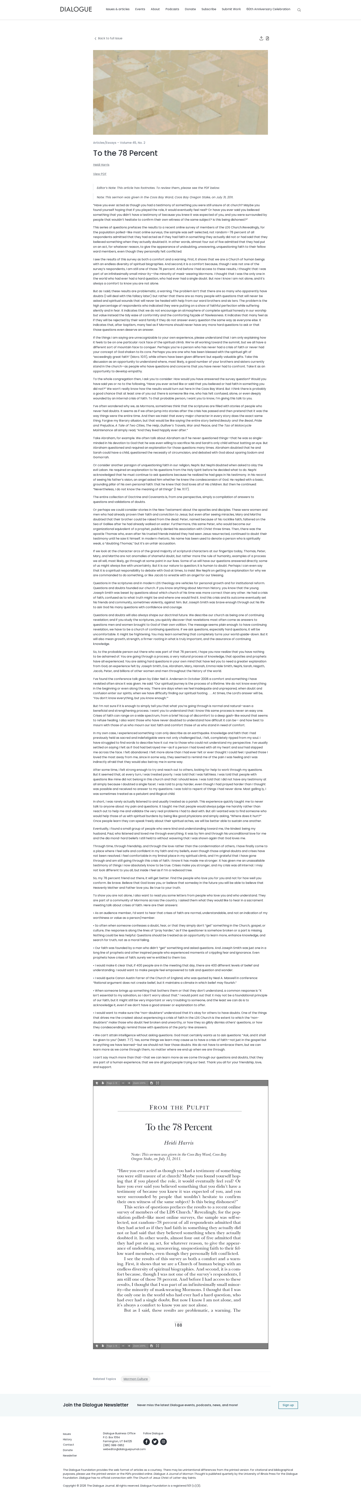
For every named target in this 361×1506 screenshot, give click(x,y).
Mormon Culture (136, 1379)
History (67, 1439)
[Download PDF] (151, 1083)
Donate (190, 9)
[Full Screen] (157, 1083)
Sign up (288, 1405)
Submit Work (231, 9)
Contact (68, 1445)
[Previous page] (97, 1083)
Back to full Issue (110, 38)
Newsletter (70, 1455)
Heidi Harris (101, 165)
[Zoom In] (129, 1083)
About (155, 9)
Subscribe (209, 9)
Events (140, 9)
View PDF (100, 174)
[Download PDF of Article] (265, 39)
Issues (67, 1434)
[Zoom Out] (123, 1083)
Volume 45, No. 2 (132, 143)
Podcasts (172, 9)
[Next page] (103, 1083)
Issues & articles (118, 9)
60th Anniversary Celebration (268, 9)
